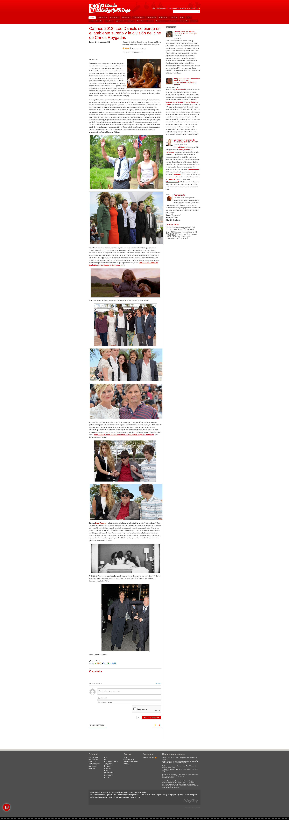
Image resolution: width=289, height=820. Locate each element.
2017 (170, 227)
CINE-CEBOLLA (108, 775)
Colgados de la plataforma (183, 232)
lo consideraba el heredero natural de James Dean (182, 102)
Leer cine (171, 235)
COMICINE (107, 768)
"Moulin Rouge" (194, 169)
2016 (167, 227)
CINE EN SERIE (93, 765)
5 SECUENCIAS (108, 772)
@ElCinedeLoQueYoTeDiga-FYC (128, 797)
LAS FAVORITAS (93, 759)
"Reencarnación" (172, 182)
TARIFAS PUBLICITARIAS (131, 761)
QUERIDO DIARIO (94, 757)
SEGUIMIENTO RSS (148, 757)
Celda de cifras (174, 229)
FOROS (126, 763)
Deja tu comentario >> (133, 52)
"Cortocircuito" (179, 195)
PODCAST (107, 777)
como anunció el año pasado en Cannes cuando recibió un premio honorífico (124, 435)
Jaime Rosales (100, 523)
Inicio (153, 8)
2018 (173, 227)
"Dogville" (172, 179)
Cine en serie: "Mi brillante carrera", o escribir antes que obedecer (185, 33)
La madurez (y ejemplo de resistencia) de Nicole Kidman (186, 141)
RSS (197, 8)
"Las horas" (176, 174)
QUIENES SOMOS (129, 759)
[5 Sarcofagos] (131, 48)
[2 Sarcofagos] (125, 48)
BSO (193, 227)
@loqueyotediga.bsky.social (178, 795)
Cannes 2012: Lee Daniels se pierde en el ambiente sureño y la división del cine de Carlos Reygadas (125, 33)
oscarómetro (172, 238)
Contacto (191, 8)
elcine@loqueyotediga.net (127, 795)
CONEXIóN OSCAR (94, 763)
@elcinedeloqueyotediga (98, 797)
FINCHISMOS (108, 774)
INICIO (125, 757)
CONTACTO (127, 765)
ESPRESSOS (92, 761)
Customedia (197, 807)
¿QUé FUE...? (108, 765)
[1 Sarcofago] (123, 48)
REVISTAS (107, 770)
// (194, 8)
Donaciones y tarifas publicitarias (177, 8)
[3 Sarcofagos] (127, 48)
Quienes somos (161, 8)
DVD (105, 759)
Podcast (183, 238)
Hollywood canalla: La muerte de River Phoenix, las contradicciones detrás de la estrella (187, 81)
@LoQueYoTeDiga (153, 795)
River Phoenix (181, 90)
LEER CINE (92, 768)
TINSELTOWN (108, 763)
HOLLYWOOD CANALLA (111, 761)
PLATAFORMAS (93, 766)
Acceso (158, 683)
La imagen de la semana (187, 234)
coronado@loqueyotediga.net (105, 795)
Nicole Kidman (179, 147)
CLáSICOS (107, 766)
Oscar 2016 (180, 236)
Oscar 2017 (187, 236)
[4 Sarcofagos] (129, 48)
